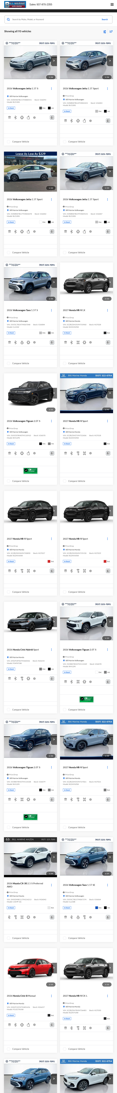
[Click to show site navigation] (112, 4)
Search (105, 19)
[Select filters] (105, 31)
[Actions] (51, 88)
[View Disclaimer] (34, 117)
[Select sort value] (110, 31)
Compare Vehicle (20, 141)
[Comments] (52, 117)
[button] (54, 60)
